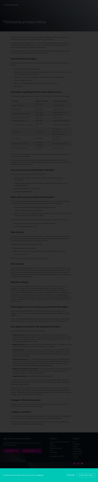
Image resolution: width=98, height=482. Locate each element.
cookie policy (40, 475)
